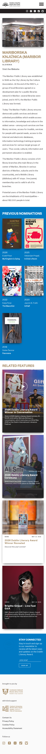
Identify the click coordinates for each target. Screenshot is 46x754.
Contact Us (7, 718)
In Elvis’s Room (30, 259)
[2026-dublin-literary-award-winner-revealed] (23, 531)
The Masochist (8, 306)
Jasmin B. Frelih (31, 303)
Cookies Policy (8, 725)
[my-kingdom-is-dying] (12, 234)
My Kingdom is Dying (11, 259)
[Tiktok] (39, 11)
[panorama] (12, 328)
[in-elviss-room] (34, 234)
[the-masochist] (12, 281)
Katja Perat (7, 303)
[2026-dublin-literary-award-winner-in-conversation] (23, 401)
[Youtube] (35, 11)
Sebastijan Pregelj (31, 256)
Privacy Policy (8, 721)
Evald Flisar (7, 256)
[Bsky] (43, 11)
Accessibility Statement (12, 728)
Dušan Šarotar (8, 350)
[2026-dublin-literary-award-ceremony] (23, 466)
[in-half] (34, 281)
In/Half (27, 306)
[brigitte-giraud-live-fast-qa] (23, 597)
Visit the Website (10, 69)
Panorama (6, 353)
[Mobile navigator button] (41, 4)
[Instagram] (27, 11)
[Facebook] (31, 11)
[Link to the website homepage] (16, 4)
